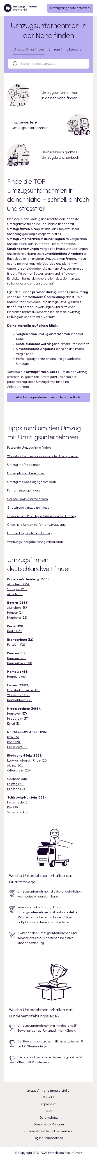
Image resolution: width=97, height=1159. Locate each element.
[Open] (86, 63)
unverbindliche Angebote (64, 254)
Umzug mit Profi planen (24, 465)
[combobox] (52, 64)
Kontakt (48, 1097)
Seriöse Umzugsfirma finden (27, 499)
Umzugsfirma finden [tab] (29, 49)
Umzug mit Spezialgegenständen (31, 482)
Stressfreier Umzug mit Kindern (30, 508)
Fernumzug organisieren (24, 490)
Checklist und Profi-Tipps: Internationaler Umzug (41, 516)
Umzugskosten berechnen (26, 473)
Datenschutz (48, 1118)
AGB (49, 1111)
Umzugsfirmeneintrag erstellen (48, 1090)
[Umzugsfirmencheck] (20, 8)
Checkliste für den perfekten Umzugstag (36, 525)
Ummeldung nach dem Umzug (29, 533)
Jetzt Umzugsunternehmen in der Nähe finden (48, 397)
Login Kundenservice (48, 1138)
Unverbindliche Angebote (35, 349)
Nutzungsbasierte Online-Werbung (48, 1131)
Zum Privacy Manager (48, 1124)
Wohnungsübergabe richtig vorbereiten (35, 542)
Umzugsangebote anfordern (70, 8)
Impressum (49, 1104)
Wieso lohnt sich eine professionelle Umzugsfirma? (43, 456)
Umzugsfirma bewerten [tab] (65, 49)
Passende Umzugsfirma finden (29, 448)
